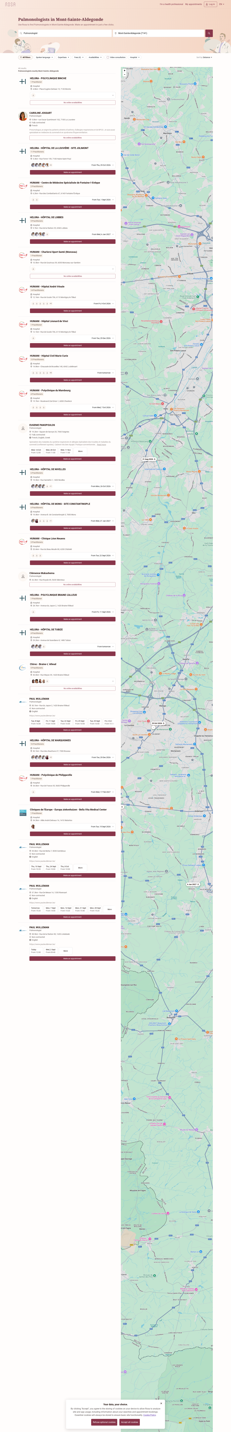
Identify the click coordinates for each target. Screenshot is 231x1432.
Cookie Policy (149, 1415)
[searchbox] (65, 33)
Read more (101, 445)
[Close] (161, 1403)
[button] (193, 884)
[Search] (209, 33)
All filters (26, 57)
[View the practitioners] (73, 95)
